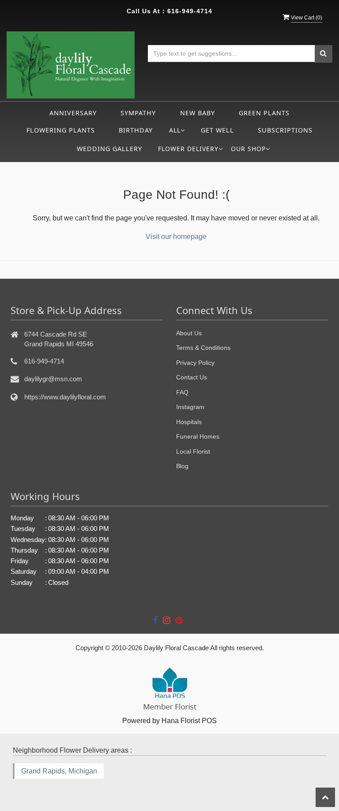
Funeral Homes (197, 436)
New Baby (197, 113)
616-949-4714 (189, 11)
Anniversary (73, 113)
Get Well (217, 130)
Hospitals (189, 421)
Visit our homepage (176, 236)
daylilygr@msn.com (53, 379)
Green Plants (264, 113)
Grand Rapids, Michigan (59, 771)
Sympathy (138, 113)
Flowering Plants (60, 130)
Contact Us (191, 377)
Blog (182, 466)
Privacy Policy (195, 362)
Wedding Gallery (109, 148)
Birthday (136, 130)
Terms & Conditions (203, 347)
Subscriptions (285, 130)
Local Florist (193, 451)
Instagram (190, 406)
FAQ (182, 392)
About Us (189, 333)
